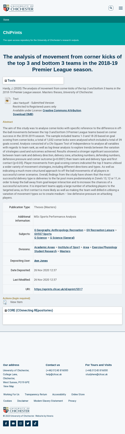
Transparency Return (36, 394)
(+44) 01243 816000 (57, 370)
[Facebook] (6, 423)
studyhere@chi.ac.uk (97, 374)
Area (86, 247)
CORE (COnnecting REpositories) (30, 310)
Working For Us (11, 394)
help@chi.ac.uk (54, 374)
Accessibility (59, 394)
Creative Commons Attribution (62, 110)
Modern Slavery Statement (48, 400)
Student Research (45, 251)
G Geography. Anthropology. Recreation (58, 230)
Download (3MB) (23, 114)
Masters (65, 251)
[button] (5, 302)
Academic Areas (44, 247)
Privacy (72, 400)
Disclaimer (22, 400)
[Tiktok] (35, 423)
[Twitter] (28, 423)
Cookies (7, 400)
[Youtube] (13, 423)
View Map (8, 386)
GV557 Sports (43, 234)
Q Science (40, 237)
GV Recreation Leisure (100, 230)
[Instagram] (20, 423)
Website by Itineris (44, 416)
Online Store (78, 394)
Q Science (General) (62, 237)
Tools (11, 80)
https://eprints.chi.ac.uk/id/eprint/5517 (58, 289)
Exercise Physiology (104, 247)
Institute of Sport (69, 247)
